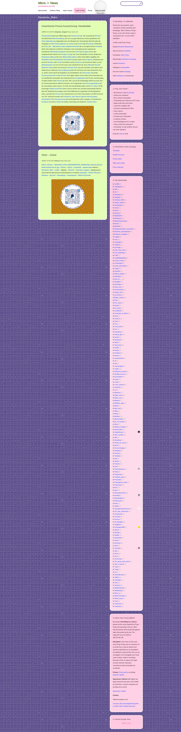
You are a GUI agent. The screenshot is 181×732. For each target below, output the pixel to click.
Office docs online (119, 163)
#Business (45, 67)
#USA (80, 44)
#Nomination (86, 73)
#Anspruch (45, 102)
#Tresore (58, 94)
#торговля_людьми (82, 170)
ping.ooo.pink (100, 10)
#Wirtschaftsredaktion (69, 57)
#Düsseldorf (68, 59)
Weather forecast (118, 155)
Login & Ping (80, 10)
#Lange (69, 54)
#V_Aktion (94, 86)
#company (132, 59)
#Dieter (90, 172)
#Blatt (90, 65)
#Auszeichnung (76, 36)
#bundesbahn (46, 99)
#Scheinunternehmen (49, 75)
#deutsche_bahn (69, 96)
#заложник (77, 167)
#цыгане (53, 175)
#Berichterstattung (58, 38)
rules (121, 134)
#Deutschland (72, 67)
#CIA (77, 52)
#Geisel (63, 167)
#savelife (121, 47)
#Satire (58, 102)
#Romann (97, 172)
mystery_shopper (61, 32)
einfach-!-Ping (55, 10)
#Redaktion (45, 59)
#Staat (71, 44)
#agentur (84, 96)
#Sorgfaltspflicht (80, 78)
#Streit (52, 44)
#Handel (97, 65)
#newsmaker (125, 67)
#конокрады (61, 175)
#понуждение (72, 175)
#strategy (127, 71)
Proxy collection (118, 167)
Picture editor (117, 159)
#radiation (120, 76)
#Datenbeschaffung (48, 57)
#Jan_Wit (47, 46)
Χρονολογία (42, 10)
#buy (127, 55)
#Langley (85, 52)
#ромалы (45, 175)
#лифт (57, 170)
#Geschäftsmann (60, 44)
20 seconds (130, 92)
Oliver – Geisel (49, 155)
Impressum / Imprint (119, 691)
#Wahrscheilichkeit (55, 88)
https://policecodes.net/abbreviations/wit (66, 46)
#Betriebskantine (47, 65)
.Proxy (90, 10)
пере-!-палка (67, 10)
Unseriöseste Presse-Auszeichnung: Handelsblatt (66, 26)
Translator (116, 150)
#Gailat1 (90, 102)
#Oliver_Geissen (47, 165)
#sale (122, 55)
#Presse (97, 36)
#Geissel (71, 170)
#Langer (64, 54)
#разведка (83, 172)
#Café (59, 62)
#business (125, 59)
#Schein (59, 81)
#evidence (121, 63)
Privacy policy (123, 672)
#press (78, 96)
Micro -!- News (48, 3)
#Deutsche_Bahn (47, 170)
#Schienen (78, 62)
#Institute (99, 46)
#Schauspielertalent (92, 83)
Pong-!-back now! (72, 32)
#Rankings (89, 44)
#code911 (127, 51)
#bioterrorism (129, 47)
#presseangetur (92, 96)
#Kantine (51, 62)
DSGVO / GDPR (118, 675)
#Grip (51, 67)
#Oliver (69, 167)
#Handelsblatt (46, 36)
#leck (95, 102)
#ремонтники (87, 167)
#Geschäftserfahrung (49, 41)
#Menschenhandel (84, 175)
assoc (58, 160)
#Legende (89, 59)
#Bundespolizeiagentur (58, 52)
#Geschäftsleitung (65, 70)
